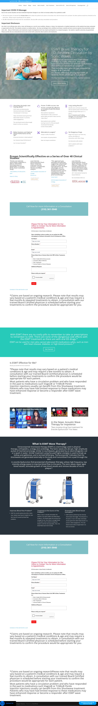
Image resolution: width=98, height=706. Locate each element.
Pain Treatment (50, 5)
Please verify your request (38, 273)
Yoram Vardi (54, 177)
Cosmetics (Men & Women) (40, 260)
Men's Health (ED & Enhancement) (41, 259)
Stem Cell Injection (71, 5)
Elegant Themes (20, 704)
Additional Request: (36, 266)
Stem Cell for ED (60, 5)
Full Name (34, 238)
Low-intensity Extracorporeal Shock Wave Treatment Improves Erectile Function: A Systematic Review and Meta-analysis (37, 165)
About (25, 5)
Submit (34, 283)
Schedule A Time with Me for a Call (19, 289)
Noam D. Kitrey (14, 176)
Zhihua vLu (33, 175)
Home (20, 5)
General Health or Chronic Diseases (42, 264)
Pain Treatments (37, 262)
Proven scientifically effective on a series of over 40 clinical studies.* (50, 109)
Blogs (29, 5)
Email (33, 249)
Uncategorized (81, 5)
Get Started (49, 349)
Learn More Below (59, 83)
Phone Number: (35, 244)
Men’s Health (41, 5)
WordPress (35, 704)
